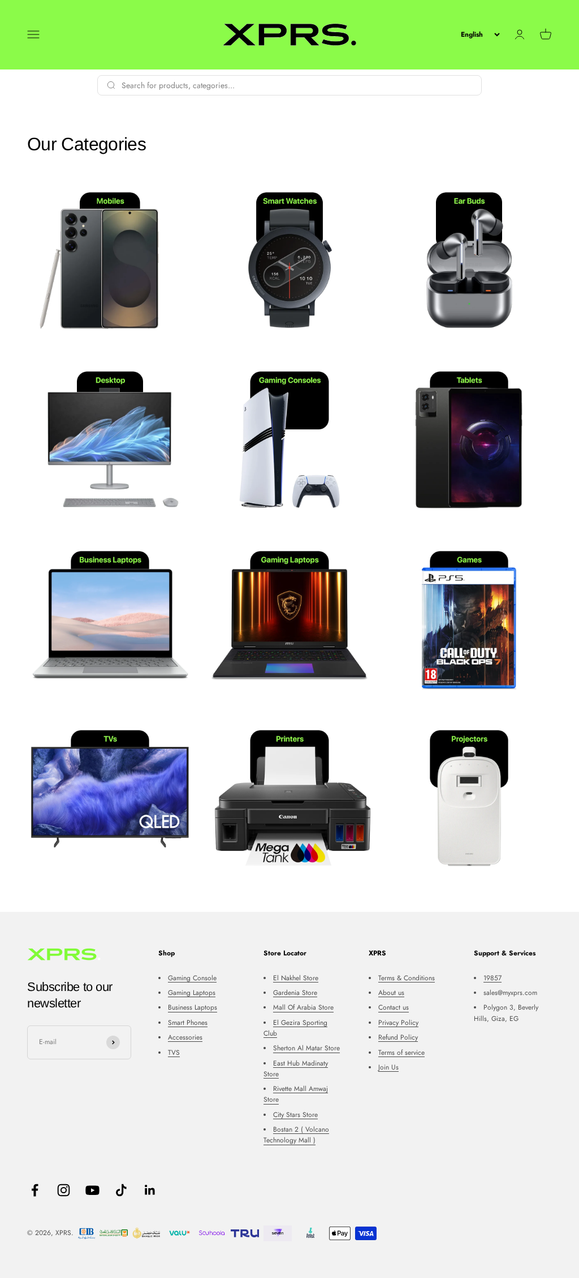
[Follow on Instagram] (63, 1190)
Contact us (393, 1007)
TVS (174, 1052)
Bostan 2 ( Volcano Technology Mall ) (296, 1134)
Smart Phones (188, 1023)
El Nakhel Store (295, 978)
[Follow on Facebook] (34, 1190)
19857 (492, 978)
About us (391, 993)
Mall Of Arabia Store (303, 1007)
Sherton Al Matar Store (306, 1048)
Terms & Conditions (406, 978)
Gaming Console (192, 978)
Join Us (388, 1067)
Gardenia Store (295, 993)
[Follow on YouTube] (92, 1190)
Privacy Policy (398, 1023)
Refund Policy (398, 1037)
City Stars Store (295, 1115)
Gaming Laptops (191, 993)
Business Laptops (192, 1007)
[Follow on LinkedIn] (150, 1190)
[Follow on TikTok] (121, 1190)
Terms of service (401, 1052)
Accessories (185, 1037)
